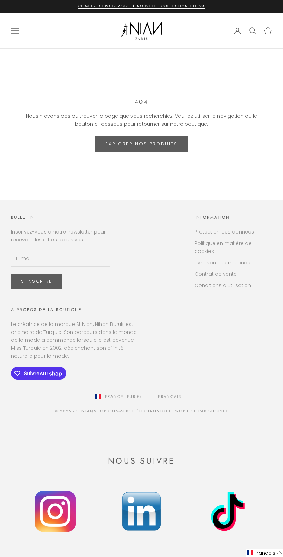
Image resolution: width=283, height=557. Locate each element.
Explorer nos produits (141, 143)
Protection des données (224, 231)
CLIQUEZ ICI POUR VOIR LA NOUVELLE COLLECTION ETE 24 (141, 6)
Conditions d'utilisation (223, 285)
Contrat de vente (216, 274)
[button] (264, 553)
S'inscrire (36, 281)
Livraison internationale (223, 262)
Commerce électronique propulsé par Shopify (168, 411)
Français (170, 396)
